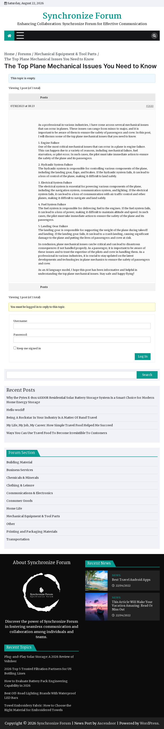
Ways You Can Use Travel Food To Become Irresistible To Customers (56, 433)
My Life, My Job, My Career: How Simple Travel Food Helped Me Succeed (59, 425)
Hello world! (15, 410)
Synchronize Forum (82, 16)
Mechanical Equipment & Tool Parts (33, 516)
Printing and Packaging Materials (31, 531)
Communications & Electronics (29, 493)
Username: (20, 321)
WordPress (149, 723)
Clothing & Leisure (20, 485)
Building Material (19, 462)
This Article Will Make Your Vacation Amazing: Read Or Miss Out (132, 606)
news (116, 575)
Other (10, 524)
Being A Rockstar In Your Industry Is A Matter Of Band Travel (51, 417)
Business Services (19, 470)
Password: (20, 334)
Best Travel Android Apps (131, 580)
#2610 (150, 106)
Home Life (14, 508)
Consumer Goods (19, 501)
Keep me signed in (29, 348)
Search (147, 375)
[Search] (154, 36)
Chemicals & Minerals (22, 478)
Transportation (17, 539)
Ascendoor (106, 723)
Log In (143, 356)
